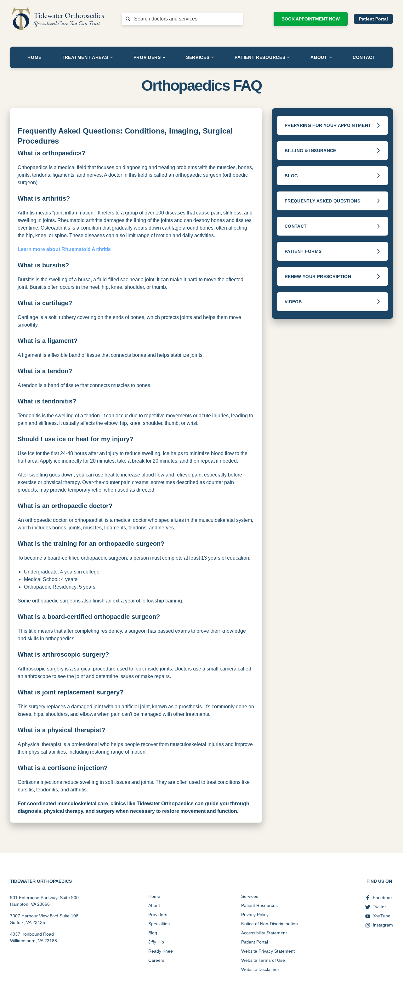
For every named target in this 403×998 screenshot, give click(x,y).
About (318, 57)
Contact (364, 57)
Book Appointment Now (310, 18)
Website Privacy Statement (268, 951)
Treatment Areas (85, 57)
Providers (147, 57)
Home (34, 57)
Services (198, 57)
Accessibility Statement (264, 932)
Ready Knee (160, 951)
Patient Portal (373, 18)
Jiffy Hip (156, 941)
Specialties (159, 923)
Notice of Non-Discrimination (269, 923)
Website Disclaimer (260, 969)
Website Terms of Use (263, 960)
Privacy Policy (255, 914)
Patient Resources (260, 57)
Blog (152, 932)
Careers (156, 960)
